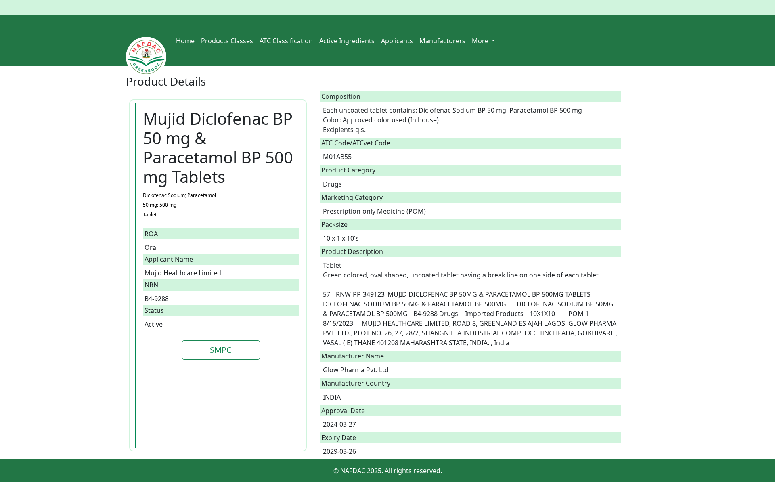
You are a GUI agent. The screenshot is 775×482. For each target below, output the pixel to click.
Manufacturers (442, 40)
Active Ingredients (347, 40)
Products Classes (227, 40)
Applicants (397, 40)
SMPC (221, 349)
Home (185, 40)
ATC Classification (286, 40)
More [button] (481, 40)
